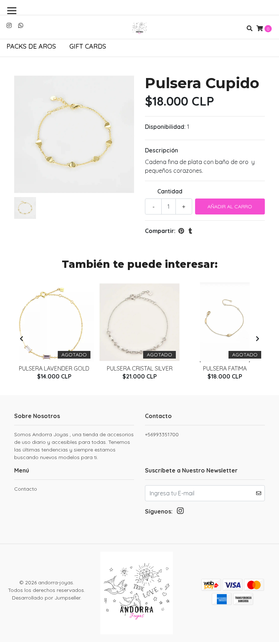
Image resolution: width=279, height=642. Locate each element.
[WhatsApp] (20, 25)
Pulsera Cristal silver (140, 368)
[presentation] (21, 338)
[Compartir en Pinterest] (181, 230)
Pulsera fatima (225, 368)
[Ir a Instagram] (9, 25)
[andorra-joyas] (139, 28)
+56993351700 (162, 434)
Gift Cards (87, 46)
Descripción (161, 150)
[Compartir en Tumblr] (190, 230)
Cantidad (169, 191)
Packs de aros (31, 46)
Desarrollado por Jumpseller (46, 597)
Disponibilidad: (165, 126)
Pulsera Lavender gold (54, 368)
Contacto (25, 489)
